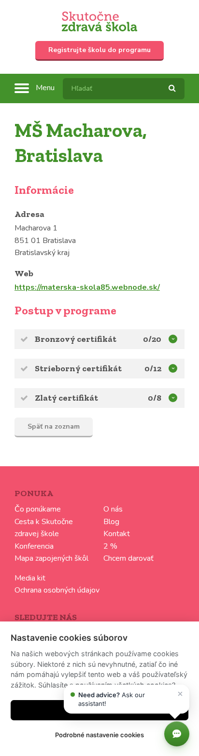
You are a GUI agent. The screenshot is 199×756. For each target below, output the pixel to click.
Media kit (29, 578)
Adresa (29, 214)
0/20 (152, 339)
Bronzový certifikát (75, 339)
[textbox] (124, 88)
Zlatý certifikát (66, 397)
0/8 (154, 397)
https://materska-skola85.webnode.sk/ (87, 287)
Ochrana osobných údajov (57, 590)
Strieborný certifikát (78, 368)
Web (23, 273)
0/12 (152, 368)
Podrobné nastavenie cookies (99, 735)
